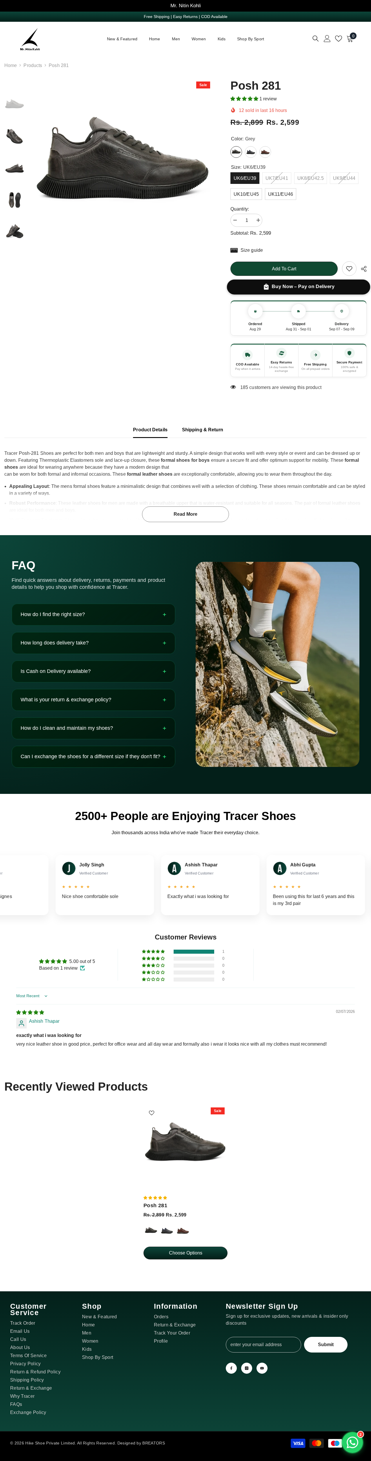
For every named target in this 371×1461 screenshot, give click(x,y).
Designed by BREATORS (141, 1443)
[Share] (362, 269)
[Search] (315, 38)
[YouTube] (262, 1368)
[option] (123, 168)
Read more (185, 514)
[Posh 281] (185, 1147)
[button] (244, 98)
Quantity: (239, 209)
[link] (349, 268)
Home (10, 65)
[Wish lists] (338, 38)
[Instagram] (246, 1368)
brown (183, 1230)
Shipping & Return (202, 429)
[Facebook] (231, 1368)
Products (32, 65)
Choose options (185, 1252)
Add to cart (284, 268)
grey (151, 1230)
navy (167, 1230)
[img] (30, 1012)
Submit (326, 1344)
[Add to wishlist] (151, 1112)
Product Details (150, 429)
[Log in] (327, 38)
